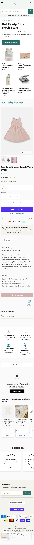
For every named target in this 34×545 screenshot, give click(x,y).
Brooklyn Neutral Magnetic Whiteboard (19, 535)
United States (16, 502)
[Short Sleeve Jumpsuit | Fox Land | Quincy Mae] (8, 411)
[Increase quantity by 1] (17, 196)
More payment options (17, 213)
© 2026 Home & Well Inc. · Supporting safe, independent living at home (17, 530)
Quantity (3, 192)
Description (7, 240)
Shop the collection (11, 42)
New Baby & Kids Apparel (15, 102)
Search (17, 526)
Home (3, 102)
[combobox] (8, 431)
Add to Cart (8, 436)
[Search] (30, 11)
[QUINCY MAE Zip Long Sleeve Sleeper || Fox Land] (21, 411)
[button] (3, 159)
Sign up (27, 493)
